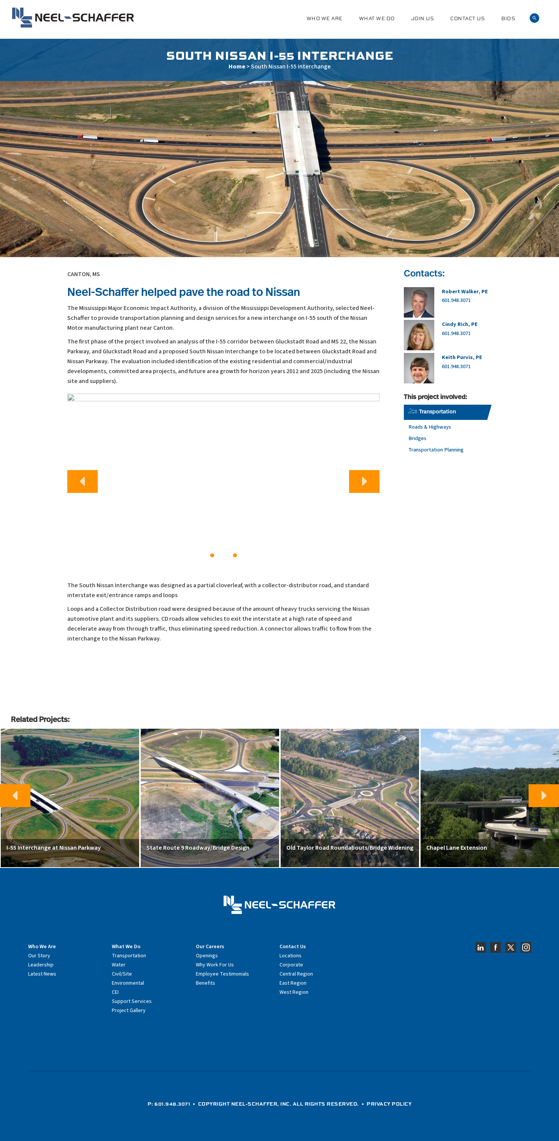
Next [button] (364, 481)
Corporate (291, 965)
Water (118, 965)
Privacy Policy (389, 1103)
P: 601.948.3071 (169, 1103)
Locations (291, 956)
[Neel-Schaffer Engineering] (73, 18)
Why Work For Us (215, 965)
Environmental (128, 983)
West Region (294, 992)
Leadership (41, 965)
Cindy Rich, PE (460, 324)
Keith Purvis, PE (462, 357)
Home (237, 66)
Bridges (417, 438)
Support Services (132, 1001)
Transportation (437, 412)
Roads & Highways (429, 427)
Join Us (422, 18)
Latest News (42, 974)
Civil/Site (122, 974)
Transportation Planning (436, 450)
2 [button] (223, 555)
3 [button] (235, 555)
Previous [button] (82, 481)
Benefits (205, 983)
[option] (223, 478)
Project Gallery (129, 1010)
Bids (508, 18)
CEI (115, 992)
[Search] (534, 18)
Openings (207, 956)
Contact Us (467, 18)
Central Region (296, 974)
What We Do (377, 18)
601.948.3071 (456, 300)
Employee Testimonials (222, 974)
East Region (293, 983)
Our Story (39, 956)
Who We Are (324, 18)
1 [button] (212, 555)
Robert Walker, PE (465, 292)
